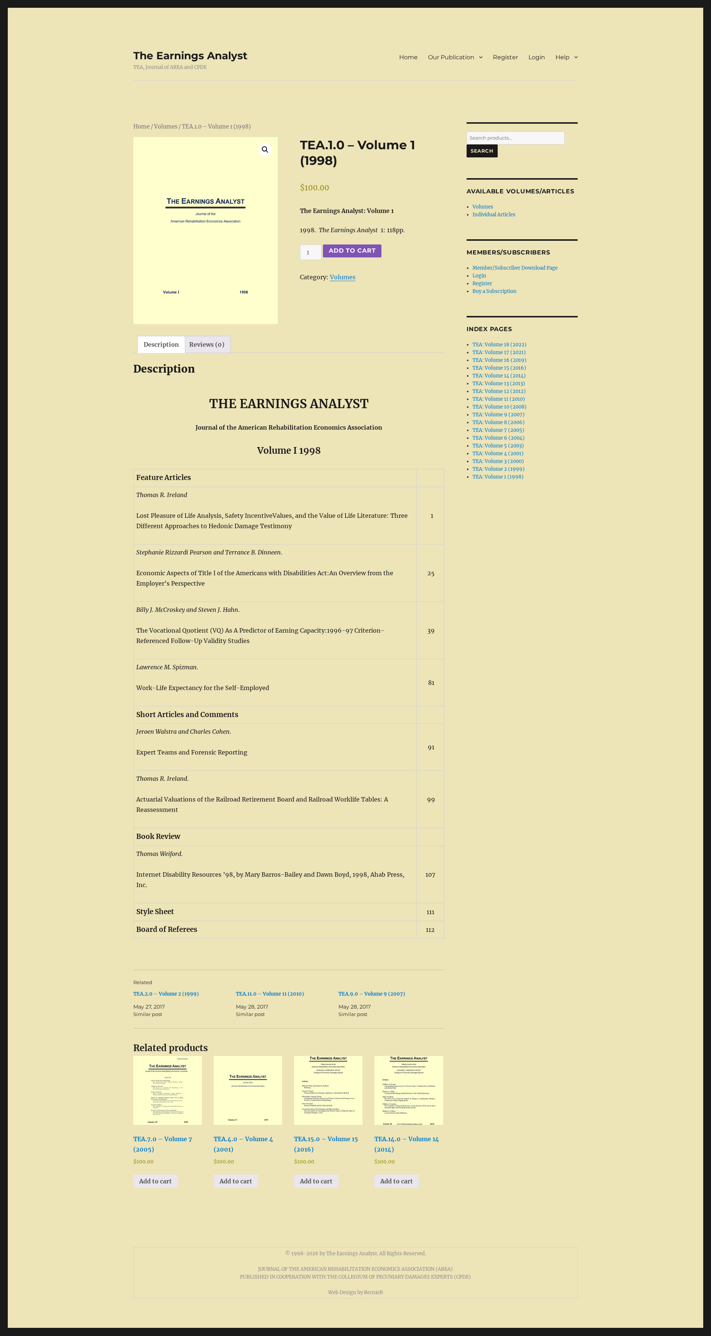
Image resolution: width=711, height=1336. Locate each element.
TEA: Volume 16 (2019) (500, 360)
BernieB (373, 1292)
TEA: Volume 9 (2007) (499, 415)
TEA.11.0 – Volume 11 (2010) (270, 994)
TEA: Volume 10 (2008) (500, 407)
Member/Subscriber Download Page (515, 268)
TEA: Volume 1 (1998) (498, 477)
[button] (265, 149)
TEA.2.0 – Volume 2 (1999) (166, 994)
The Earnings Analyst (190, 55)
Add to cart (352, 250)
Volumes (165, 126)
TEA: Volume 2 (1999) (499, 469)
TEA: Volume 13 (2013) (499, 383)
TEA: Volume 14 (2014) (499, 376)
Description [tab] (161, 344)
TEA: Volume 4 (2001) (498, 453)
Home (408, 57)
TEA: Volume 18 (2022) (500, 345)
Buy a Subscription (495, 291)
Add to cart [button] (155, 1181)
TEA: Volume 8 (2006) (499, 422)
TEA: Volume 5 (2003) (498, 446)
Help (562, 57)
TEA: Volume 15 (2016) (499, 368)
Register (505, 57)
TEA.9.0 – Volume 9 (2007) (371, 994)
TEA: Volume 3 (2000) (498, 461)
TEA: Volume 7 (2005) (498, 430)
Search (482, 151)
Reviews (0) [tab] (206, 344)
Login (536, 57)
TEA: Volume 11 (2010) (499, 399)
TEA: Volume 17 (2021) (499, 352)
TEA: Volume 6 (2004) (499, 438)
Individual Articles (494, 214)
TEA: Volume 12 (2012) (499, 391)
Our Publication (451, 57)
